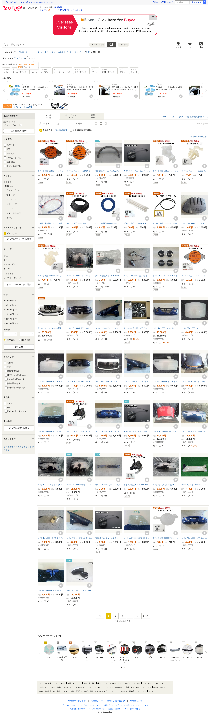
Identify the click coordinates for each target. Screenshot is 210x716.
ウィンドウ (12, 190)
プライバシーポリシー (70, 705)
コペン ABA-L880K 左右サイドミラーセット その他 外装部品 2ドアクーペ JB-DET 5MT (51, 590)
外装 (88, 52)
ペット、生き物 (159, 687)
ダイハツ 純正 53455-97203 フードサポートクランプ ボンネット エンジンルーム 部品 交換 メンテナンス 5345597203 (194, 171)
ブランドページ (19, 58)
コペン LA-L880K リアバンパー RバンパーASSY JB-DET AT (79, 328)
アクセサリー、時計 (93, 687)
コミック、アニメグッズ (118, 691)
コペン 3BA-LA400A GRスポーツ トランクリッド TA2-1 (166, 432)
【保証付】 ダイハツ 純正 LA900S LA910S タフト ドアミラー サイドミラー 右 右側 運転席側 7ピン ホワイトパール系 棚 (79, 590)
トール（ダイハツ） (13, 264)
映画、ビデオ (102, 683)
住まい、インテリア (144, 687)
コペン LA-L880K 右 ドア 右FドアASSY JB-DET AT (51, 485)
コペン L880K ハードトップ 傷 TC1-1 (194, 382)
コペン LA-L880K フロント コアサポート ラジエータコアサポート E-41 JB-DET (108, 485)
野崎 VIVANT (197, 2)
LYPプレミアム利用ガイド (124, 705)
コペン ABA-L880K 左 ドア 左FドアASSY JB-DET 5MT (51, 382)
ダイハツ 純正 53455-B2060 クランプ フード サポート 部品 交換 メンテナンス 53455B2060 (166, 171)
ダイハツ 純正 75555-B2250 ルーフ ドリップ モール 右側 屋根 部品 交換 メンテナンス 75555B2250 (166, 223)
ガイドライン (143, 705)
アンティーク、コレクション (153, 683)
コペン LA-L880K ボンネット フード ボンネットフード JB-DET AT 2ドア (79, 485)
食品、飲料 (130, 687)
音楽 (85, 683)
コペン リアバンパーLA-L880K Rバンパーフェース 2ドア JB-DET (79, 382)
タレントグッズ (101, 691)
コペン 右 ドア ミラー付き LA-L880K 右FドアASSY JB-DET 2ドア (166, 485)
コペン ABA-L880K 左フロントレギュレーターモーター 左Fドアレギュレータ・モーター (137, 276)
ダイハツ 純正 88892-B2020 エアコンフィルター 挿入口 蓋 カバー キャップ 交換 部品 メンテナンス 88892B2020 (137, 223)
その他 (10, 217)
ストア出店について (96, 709)
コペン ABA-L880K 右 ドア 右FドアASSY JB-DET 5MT (166, 382)
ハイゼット (9, 273)
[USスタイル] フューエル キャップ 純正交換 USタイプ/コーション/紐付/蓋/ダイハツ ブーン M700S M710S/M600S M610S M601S (137, 432)
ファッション (79, 687)
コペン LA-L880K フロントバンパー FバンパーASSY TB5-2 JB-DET (166, 328)
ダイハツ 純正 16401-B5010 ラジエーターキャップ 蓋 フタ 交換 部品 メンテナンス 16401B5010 (51, 171)
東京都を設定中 (61, 130)
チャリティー (141, 691)
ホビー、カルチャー (133, 683)
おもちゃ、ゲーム (116, 683)
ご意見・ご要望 (114, 709)
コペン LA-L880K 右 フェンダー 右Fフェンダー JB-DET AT (137, 382)
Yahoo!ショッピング (116, 701)
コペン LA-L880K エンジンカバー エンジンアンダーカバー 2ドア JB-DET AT (194, 223)
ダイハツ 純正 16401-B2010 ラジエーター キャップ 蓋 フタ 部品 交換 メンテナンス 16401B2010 (79, 171)
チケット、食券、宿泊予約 (72, 691)
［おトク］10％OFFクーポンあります (66, 10)
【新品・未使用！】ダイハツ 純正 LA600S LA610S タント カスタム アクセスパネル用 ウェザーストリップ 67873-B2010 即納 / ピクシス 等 (51, 223)
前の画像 (40, 652)
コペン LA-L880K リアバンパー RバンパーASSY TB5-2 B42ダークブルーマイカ (108, 432)
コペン (7, 260)
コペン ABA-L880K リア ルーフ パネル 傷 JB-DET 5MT (108, 382)
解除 (20, 125)
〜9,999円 (10, 305)
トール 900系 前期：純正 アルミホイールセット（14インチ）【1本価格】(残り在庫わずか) (137, 328)
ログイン (43, 10)
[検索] (204, 2)
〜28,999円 (11, 319)
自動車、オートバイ (26, 52)
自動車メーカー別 (65, 52)
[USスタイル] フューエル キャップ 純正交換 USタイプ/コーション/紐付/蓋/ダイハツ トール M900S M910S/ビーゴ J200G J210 (108, 538)
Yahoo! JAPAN (159, 2)
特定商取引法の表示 (77, 709)
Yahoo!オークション (77, 701)
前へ (4, 90)
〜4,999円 (10, 300)
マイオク (178, 47)
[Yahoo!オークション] (20, 7)
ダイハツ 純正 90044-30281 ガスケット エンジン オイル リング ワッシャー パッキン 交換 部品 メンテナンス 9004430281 (108, 223)
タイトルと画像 (96, 123)
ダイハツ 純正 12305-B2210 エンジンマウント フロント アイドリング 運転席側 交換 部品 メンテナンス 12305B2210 (137, 485)
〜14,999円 (11, 310)
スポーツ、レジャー (47, 687)
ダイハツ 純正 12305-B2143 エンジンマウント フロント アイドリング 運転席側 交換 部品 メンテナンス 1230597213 (79, 432)
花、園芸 (56, 691)
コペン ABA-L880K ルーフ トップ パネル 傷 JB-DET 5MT (194, 328)
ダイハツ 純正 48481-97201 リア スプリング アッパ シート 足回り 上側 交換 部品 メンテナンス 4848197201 (79, 223)
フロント (11, 204)
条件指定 (123, 45)
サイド (10, 195)
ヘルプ (170, 2)
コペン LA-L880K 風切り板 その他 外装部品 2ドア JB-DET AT (51, 538)
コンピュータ (60, 683)
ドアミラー (12, 199)
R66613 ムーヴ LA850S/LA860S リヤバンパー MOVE (194, 485)
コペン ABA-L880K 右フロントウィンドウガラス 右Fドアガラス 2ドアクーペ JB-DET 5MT (137, 538)
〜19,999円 (11, 314)
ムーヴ (7, 269)
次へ (205, 90)
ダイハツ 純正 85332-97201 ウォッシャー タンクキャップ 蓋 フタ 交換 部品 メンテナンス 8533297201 (166, 538)
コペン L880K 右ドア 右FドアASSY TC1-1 (194, 432)
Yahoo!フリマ (96, 701)
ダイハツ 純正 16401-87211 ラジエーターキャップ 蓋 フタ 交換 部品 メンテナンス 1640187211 (194, 276)
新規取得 (58, 7)
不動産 (131, 691)
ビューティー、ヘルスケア (113, 687)
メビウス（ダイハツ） (14, 278)
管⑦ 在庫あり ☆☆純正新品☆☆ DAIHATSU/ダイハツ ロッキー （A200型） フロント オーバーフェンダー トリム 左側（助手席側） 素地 (108, 171)
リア (9, 208)
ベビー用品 (88, 691)
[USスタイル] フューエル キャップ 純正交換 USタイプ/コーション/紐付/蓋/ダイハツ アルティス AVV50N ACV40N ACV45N (137, 171)
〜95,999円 (11, 323)
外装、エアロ (50, 52)
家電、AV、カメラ (74, 683)
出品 (201, 47)
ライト (13, 213)
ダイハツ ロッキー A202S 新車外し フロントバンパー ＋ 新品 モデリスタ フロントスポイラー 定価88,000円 (51, 328)
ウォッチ (190, 47)
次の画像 (205, 652)
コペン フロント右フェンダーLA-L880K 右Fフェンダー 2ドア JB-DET (79, 538)
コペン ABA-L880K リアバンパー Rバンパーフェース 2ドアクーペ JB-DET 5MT (194, 538)
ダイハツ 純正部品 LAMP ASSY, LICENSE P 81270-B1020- (108, 276)
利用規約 (106, 705)
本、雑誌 (92, 683)
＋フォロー (33, 58)
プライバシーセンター (91, 705)
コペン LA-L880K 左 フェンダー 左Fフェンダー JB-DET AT (108, 328)
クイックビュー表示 (106, 123)
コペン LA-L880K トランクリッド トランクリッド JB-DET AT (79, 276)
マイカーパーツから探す (22, 107)
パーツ (39, 52)
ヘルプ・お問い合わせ (131, 709)
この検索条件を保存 (19, 131)
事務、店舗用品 (45, 691)
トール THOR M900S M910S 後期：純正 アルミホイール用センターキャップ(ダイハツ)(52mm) (166, 276)
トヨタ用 (78, 52)
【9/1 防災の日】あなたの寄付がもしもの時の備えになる (29, 2)
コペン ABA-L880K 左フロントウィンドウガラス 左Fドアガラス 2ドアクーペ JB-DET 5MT (51, 432)
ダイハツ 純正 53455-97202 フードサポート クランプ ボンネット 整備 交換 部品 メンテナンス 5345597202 (51, 276)
